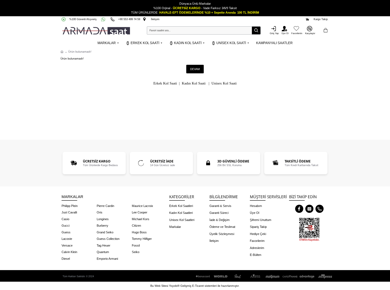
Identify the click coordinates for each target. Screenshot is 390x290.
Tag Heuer (103, 245)
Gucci (65, 225)
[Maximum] (272, 276)
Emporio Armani (107, 258)
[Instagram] (309, 209)
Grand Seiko (105, 232)
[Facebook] (299, 209)
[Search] (256, 30)
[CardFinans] (290, 276)
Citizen (136, 225)
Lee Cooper (139, 212)
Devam (195, 69)
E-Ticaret (198, 285)
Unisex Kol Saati (224, 83)
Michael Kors (140, 219)
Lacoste (67, 238)
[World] (221, 276)
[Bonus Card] (203, 276)
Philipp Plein (70, 206)
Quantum (103, 252)
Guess (66, 232)
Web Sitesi (161, 285)
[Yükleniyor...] (325, 30)
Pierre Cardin (105, 206)
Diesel (66, 258)
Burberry (102, 225)
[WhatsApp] (103, 19)
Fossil (136, 245)
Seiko (135, 252)
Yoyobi (173, 285)
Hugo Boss (139, 232)
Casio (65, 219)
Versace (67, 245)
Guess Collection (108, 238)
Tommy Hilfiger (142, 238)
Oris (99, 212)
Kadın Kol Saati (194, 83)
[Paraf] (238, 276)
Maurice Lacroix (142, 206)
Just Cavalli (69, 212)
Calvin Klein (69, 252)
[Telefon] (319, 209)
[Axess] (255, 276)
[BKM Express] (324, 276)
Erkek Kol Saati (165, 83)
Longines (103, 219)
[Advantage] (307, 276)
